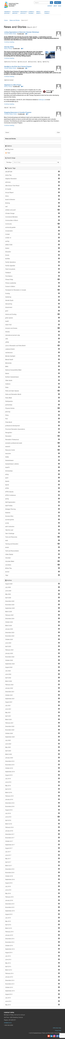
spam (32, 478)
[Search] (51, 2)
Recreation (32, 436)
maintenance (32, 352)
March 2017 (32, 865)
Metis (32, 366)
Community (32, 224)
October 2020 (32, 733)
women (32, 572)
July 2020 (32, 740)
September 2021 (32, 698)
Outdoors (32, 384)
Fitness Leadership (32, 283)
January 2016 (32, 900)
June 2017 (32, 855)
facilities (32, 258)
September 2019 (32, 771)
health (6, 107)
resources (32, 453)
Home (6, 20)
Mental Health (32, 359)
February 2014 (32, 973)
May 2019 (32, 785)
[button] (58, 162)
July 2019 (32, 778)
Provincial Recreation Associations (32, 429)
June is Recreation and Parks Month (32, 345)
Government (32, 307)
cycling (32, 241)
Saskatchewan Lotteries (32, 464)
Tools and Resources (32, 537)
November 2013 (32, 984)
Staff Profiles (32, 505)
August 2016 (32, 883)
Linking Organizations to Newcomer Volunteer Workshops (21, 32)
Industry (32, 332)
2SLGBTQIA (32, 172)
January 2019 (32, 799)
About (55, 6)
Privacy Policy (58, 1030)
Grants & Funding (46, 12)
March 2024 (32, 625)
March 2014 (32, 970)
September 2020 (32, 737)
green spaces (32, 318)
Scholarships (32, 471)
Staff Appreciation (32, 502)
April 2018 (32, 820)
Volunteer (32, 558)
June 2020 (32, 744)
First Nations (32, 276)
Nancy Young (8, 48)
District (32, 248)
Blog (59, 6)
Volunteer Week (32, 561)
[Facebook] (57, 1035)
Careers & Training (31, 12)
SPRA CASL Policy (57, 1028)
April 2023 (32, 646)
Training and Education (32, 544)
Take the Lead (32, 530)
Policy (32, 415)
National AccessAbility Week (32, 370)
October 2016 (32, 876)
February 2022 (32, 684)
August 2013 (32, 994)
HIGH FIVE (32, 325)
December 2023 (32, 632)
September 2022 (32, 664)
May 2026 (32, 594)
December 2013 (32, 980)
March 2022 (32, 681)
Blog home (10, 149)
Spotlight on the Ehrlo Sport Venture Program (18, 66)
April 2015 (32, 925)
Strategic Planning (32, 509)
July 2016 (32, 886)
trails (32, 540)
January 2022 (32, 688)
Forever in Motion (32, 286)
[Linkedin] (51, 1035)
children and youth (23, 61)
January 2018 (32, 831)
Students (32, 512)
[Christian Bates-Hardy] (58, 114)
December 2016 (32, 869)
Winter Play (46, 61)
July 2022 (32, 671)
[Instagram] (54, 1035)
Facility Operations (32, 262)
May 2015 (32, 921)
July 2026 (32, 587)
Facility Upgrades (32, 265)
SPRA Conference (32, 495)
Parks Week (32, 398)
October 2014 (32, 945)
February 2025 (32, 615)
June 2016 (32, 890)
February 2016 (32, 897)
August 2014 (32, 952)
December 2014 (32, 938)
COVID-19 (32, 238)
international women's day (32, 335)
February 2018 (32, 827)
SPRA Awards (32, 492)
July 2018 (32, 813)
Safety (32, 457)
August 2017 (32, 848)
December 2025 (32, 601)
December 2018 (32, 803)
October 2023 (32, 639)
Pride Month (32, 422)
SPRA (32, 488)
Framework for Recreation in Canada (32, 290)
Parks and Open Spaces (32, 391)
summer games (32, 519)
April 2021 (32, 716)
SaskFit (32, 467)
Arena (32, 196)
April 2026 (32, 598)
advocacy (32, 182)
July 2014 (32, 956)
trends (32, 547)
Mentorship (32, 363)
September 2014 (32, 949)
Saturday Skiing (9, 47)
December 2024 (32, 618)
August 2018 (32, 810)
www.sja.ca (42, 99)
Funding (32, 293)
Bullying (32, 203)
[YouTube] (48, 1035)
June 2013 (32, 1001)
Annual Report (32, 192)
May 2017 (32, 858)
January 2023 (32, 653)
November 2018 (32, 806)
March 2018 (32, 824)
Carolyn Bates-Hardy (10, 34)
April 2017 (32, 862)
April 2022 (32, 678)
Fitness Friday (32, 279)
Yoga (32, 575)
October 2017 (32, 841)
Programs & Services (15, 12)
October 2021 (32, 695)
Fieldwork (32, 272)
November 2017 (32, 838)
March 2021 (32, 719)
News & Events (38, 12)
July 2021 (32, 705)
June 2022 (32, 674)
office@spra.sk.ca (8, 1022)
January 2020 (32, 758)
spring (32, 499)
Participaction (32, 401)
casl (32, 206)
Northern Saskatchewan (32, 377)
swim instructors (32, 526)
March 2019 (32, 792)
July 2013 (32, 998)
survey (32, 523)
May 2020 (32, 747)
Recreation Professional (32, 439)
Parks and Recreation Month (32, 394)
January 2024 (32, 629)
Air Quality (32, 189)
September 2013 (32, 991)
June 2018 (32, 817)
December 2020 (32, 726)
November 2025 (32, 605)
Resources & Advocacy (23, 12)
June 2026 (32, 591)
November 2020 (32, 730)
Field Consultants (32, 269)
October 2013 (32, 987)
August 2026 (32, 584)
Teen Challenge (32, 533)
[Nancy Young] (58, 48)
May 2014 (32, 963)
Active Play (32, 175)
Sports (32, 485)
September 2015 (32, 911)
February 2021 (32, 723)
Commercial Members (32, 217)
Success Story (32, 516)
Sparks (32, 481)
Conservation (32, 231)
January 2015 (32, 935)
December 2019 (32, 761)
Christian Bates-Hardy (10, 114)
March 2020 (32, 754)
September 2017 (32, 845)
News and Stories (15, 20)
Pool (32, 419)
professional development (32, 426)
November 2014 (32, 942)
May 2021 (32, 712)
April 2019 (32, 789)
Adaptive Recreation (32, 178)
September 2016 (32, 879)
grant (32, 311)
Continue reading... (9, 42)
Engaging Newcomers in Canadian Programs (17, 112)
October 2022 (32, 660)
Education (32, 252)
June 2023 (32, 643)
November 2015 (32, 907)
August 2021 (32, 702)
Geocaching (32, 304)
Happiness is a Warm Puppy (12, 85)
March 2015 (32, 928)
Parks (32, 387)
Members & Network (7, 12)
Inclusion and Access (32, 328)
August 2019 (32, 775)
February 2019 (32, 796)
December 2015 (32, 904)
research (32, 446)
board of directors (32, 199)
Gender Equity (32, 300)
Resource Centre (32, 450)
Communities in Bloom (32, 220)
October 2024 (32, 622)
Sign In (58, 2)
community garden (32, 227)
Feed (8, 153)
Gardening (32, 297)
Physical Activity (32, 61)
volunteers (13, 107)
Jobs (32, 339)
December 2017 (32, 834)
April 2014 (32, 966)
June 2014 (32, 959)
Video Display (32, 554)
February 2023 (32, 650)
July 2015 (32, 918)
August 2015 (32, 914)
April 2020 (32, 751)
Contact (49, 6)
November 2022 (32, 657)
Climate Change (32, 213)
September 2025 (32, 608)
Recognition (32, 432)
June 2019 (32, 782)
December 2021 (32, 691)
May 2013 (32, 1005)
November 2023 (32, 636)
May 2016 (32, 893)
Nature (32, 373)
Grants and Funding (32, 314)
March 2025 (32, 611)
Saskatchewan (32, 460)
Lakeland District (32, 349)
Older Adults (32, 380)
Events (32, 255)
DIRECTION (32, 245)
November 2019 (32, 765)
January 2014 (32, 977)
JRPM (32, 342)
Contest (32, 234)
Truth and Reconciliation (32, 551)
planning (32, 412)
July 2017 (32, 852)
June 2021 (32, 709)
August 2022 (32, 667)
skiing (40, 61)
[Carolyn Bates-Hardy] (58, 33)
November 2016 (32, 872)
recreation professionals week (32, 443)
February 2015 (32, 932)
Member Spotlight (9, 80)
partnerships (32, 405)
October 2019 (32, 768)
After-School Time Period (10, 61)
